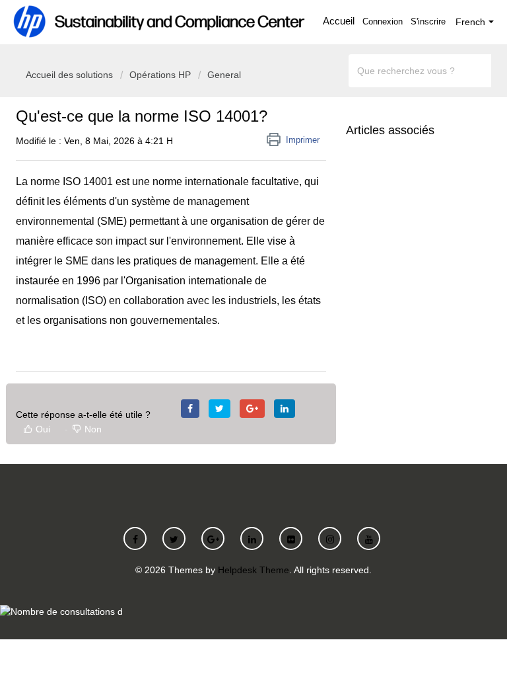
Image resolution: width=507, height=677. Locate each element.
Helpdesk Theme (253, 570)
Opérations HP (160, 74)
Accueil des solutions (71, 74)
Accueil (339, 20)
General (224, 74)
